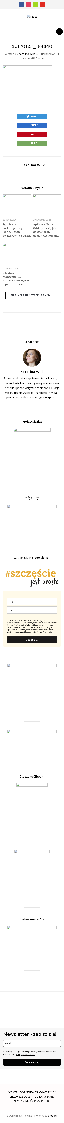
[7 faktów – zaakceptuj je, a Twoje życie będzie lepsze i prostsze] (17, 252)
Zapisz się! (32, 639)
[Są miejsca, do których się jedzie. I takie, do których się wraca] (17, 204)
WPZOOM (52, 1116)
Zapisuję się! (32, 1062)
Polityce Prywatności (44, 632)
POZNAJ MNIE (44, 1096)
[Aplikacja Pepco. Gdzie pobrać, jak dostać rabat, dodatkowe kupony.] (47, 204)
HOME (12, 1092)
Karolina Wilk (27, 54)
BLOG (50, 1101)
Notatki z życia (32, 188)
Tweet (34, 116)
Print (34, 143)
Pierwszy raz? (21, 1096)
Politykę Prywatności (25, 1054)
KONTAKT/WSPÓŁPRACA (27, 1101)
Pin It (34, 134)
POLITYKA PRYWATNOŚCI (38, 1092)
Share (34, 125)
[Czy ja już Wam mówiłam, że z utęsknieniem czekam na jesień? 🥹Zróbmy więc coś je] (29, 1001)
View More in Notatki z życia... (32, 295)
